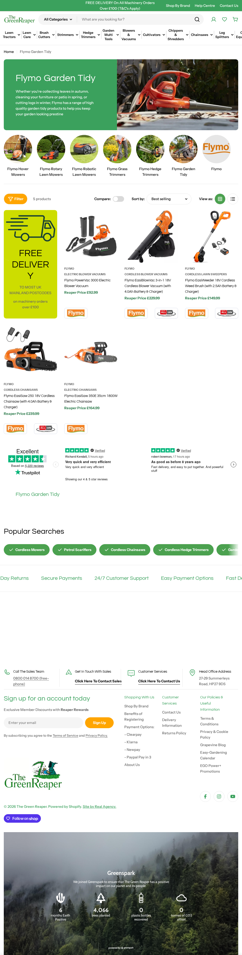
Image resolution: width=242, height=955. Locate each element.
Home (9, 51)
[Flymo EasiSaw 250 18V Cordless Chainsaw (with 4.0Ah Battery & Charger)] (30, 352)
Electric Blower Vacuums (85, 274)
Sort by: (138, 199)
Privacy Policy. (97, 735)
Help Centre (205, 5)
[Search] (197, 19)
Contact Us (229, 5)
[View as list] (232, 199)
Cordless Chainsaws (21, 389)
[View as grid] (220, 199)
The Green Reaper (32, 806)
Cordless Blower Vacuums (146, 274)
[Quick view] (110, 220)
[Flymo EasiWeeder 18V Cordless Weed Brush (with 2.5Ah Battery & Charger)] (211, 236)
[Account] (213, 19)
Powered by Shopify (64, 806)
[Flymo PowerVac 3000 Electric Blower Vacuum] (91, 236)
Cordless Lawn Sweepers (206, 274)
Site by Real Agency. (99, 806)
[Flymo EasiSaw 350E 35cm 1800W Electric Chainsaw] (91, 352)
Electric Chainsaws (80, 389)
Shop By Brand (178, 5)
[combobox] (121, 19)
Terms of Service (65, 735)
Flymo (69, 268)
